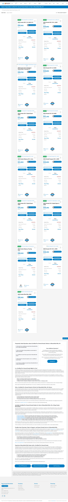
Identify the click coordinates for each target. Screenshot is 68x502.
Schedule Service (36, 485)
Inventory (20, 483)
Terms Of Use (14, 500)
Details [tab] (24, 36)
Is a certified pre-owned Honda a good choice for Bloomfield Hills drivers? (26, 355)
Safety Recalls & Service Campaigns (31, 500)
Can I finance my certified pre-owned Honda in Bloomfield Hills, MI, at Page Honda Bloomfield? (27, 364)
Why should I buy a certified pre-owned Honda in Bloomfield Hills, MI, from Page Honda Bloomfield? (26, 347)
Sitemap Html (21, 500)
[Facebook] (2, 496)
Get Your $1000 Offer (31, 30)
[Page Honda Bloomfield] (5, 3)
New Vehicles (20, 485)
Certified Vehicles (20, 488)
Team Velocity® (54, 500)
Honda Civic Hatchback (20, 416)
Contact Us (52, 361)
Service (36, 483)
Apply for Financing (53, 485)
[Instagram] (5, 496)
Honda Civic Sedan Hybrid (21, 417)
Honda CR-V (19, 418)
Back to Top (65, 338)
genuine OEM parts (36, 433)
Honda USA (40, 500)
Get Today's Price (48, 34)
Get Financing (56, 465)
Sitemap (17, 500)
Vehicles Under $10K (21, 489)
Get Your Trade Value (57, 34)
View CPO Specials (23, 465)
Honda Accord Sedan (20, 415)
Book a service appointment (19, 442)
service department (49, 432)
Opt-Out (37, 500)
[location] (39, 0)
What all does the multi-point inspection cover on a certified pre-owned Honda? (26, 359)
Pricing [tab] (29, 36)
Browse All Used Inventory (39, 465)
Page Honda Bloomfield (4, 500)
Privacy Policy (10, 500)
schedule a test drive (23, 402)
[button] (22, 31)
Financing (52, 483)
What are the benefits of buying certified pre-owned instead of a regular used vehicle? (26, 351)
